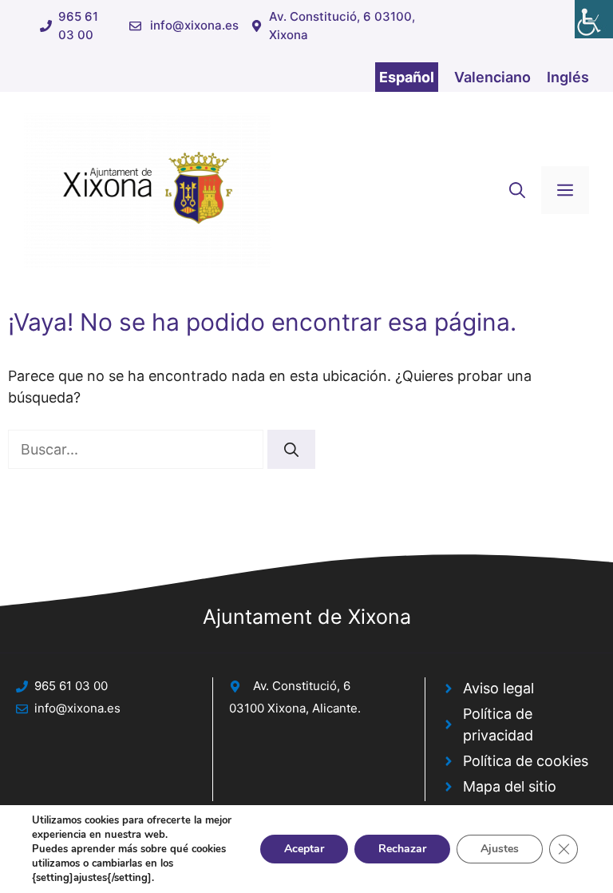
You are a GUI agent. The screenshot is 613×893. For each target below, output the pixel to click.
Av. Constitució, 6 (301, 685)
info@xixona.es (194, 25)
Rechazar (402, 848)
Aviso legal (498, 688)
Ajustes (500, 848)
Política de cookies (525, 760)
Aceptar (304, 848)
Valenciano (492, 77)
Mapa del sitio (509, 786)
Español (406, 77)
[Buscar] (291, 449)
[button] (517, 190)
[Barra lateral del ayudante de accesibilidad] (594, 19)
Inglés (568, 77)
